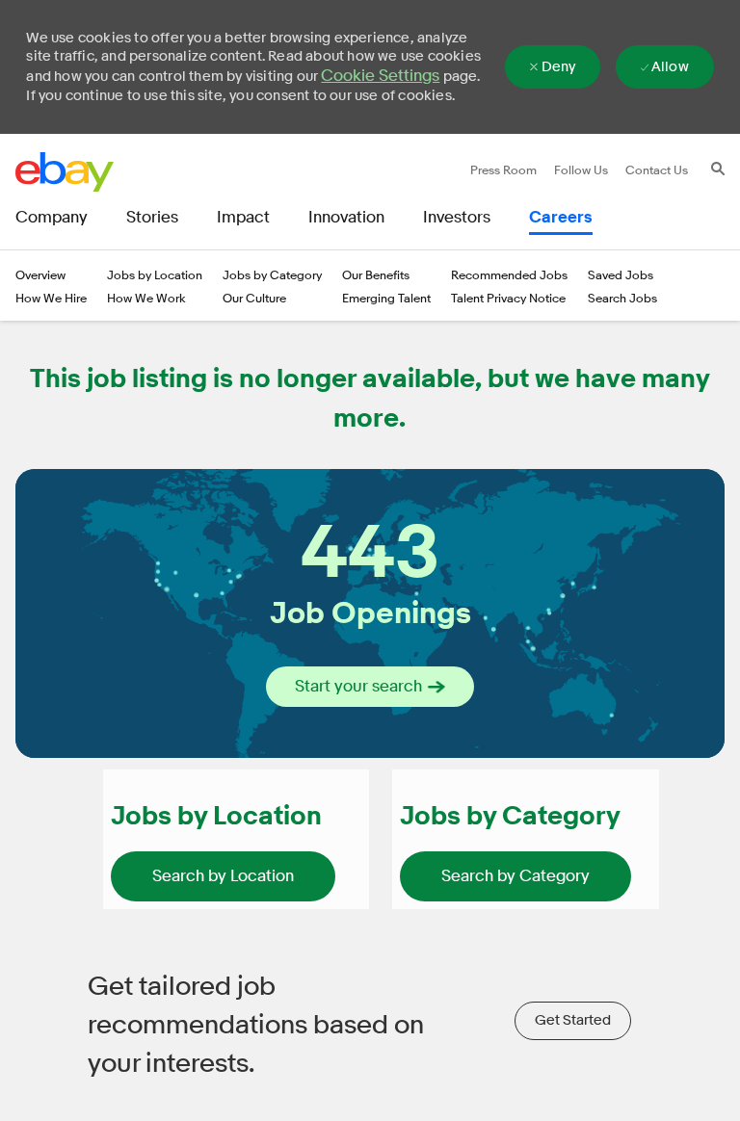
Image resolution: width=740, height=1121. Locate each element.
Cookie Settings (380, 75)
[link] (223, 876)
